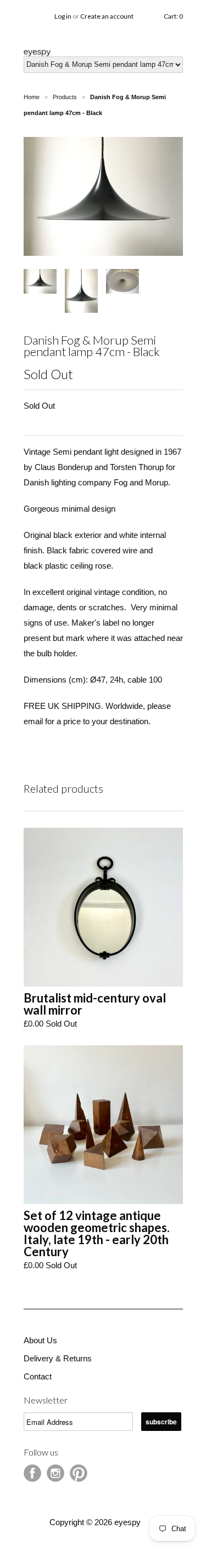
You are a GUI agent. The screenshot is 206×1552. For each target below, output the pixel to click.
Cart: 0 (173, 16)
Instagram (55, 1473)
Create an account (106, 16)
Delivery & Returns (58, 1358)
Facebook (32, 1473)
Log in (62, 16)
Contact (38, 1376)
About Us (40, 1340)
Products (65, 97)
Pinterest (78, 1473)
